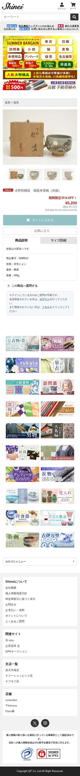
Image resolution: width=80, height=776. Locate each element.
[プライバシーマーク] (27, 754)
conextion (11, 700)
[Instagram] (45, 723)
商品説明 (21, 240)
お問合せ (10, 604)
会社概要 (10, 587)
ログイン (45, 299)
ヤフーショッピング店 (19, 675)
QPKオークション (16, 651)
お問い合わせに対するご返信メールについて (55, 29)
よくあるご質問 (14, 621)
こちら (46, 307)
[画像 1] (17, 175)
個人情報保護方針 (16, 593)
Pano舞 (10, 711)
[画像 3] (52, 175)
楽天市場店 (12, 670)
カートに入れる (43, 220)
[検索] (74, 17)
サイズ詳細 (58, 240)
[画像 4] (70, 175)
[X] (35, 723)
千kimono (11, 705)
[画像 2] (34, 175)
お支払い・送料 (14, 610)
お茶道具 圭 (12, 645)
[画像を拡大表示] (40, 137)
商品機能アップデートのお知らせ (36, 26)
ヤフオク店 (12, 681)
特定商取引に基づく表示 (20, 598)
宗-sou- (10, 640)
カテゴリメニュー (15, 561)
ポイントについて (16, 615)
